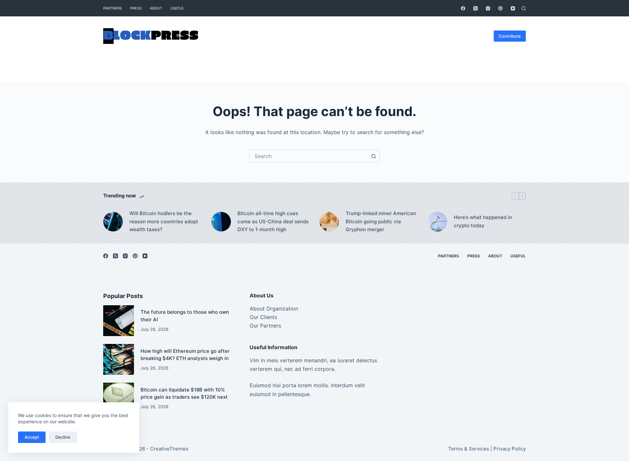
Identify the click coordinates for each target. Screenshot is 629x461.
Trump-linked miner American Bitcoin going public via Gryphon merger (381, 221)
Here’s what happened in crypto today (483, 221)
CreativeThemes (169, 449)
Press (136, 8)
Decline (62, 437)
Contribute (510, 36)
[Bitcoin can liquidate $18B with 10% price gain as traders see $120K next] (118, 398)
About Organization (274, 308)
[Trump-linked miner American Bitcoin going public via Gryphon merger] (329, 221)
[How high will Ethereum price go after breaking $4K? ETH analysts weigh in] (118, 359)
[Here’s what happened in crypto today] (437, 221)
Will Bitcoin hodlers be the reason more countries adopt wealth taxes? (163, 221)
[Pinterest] (500, 8)
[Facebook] (463, 8)
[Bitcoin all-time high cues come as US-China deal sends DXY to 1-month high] (221, 221)
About (156, 8)
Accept (32, 437)
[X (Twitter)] (475, 8)
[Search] (524, 8)
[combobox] (309, 156)
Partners (112, 8)
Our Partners (265, 325)
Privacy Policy (509, 449)
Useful (177, 8)
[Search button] (373, 156)
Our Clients (263, 317)
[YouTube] (513, 8)
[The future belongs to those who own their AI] (118, 320)
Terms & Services (468, 449)
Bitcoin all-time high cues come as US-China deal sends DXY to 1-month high (273, 221)
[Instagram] (488, 8)
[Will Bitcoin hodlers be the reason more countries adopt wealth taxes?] (113, 221)
